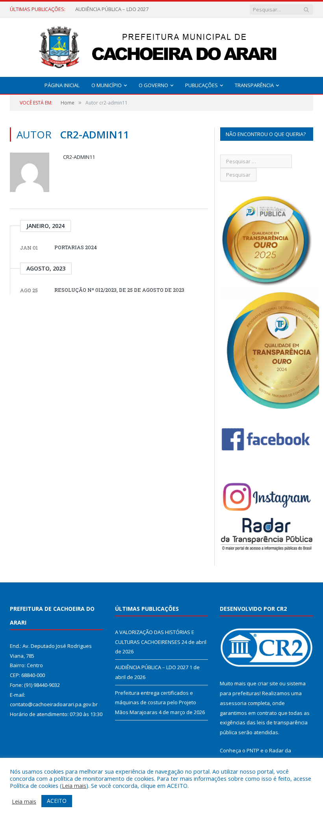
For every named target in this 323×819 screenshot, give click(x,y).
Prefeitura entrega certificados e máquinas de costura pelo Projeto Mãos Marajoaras (155, 702)
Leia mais (74, 785)
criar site (268, 683)
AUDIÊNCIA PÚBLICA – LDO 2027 (112, 9)
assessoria (233, 703)
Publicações (201, 85)
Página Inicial (62, 85)
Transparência (254, 85)
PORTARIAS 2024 (75, 247)
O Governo (153, 85)
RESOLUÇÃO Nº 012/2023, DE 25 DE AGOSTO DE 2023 (119, 289)
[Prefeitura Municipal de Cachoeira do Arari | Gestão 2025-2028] (161, 45)
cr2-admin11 (79, 156)
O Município (106, 85)
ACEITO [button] (57, 800)
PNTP (253, 750)
